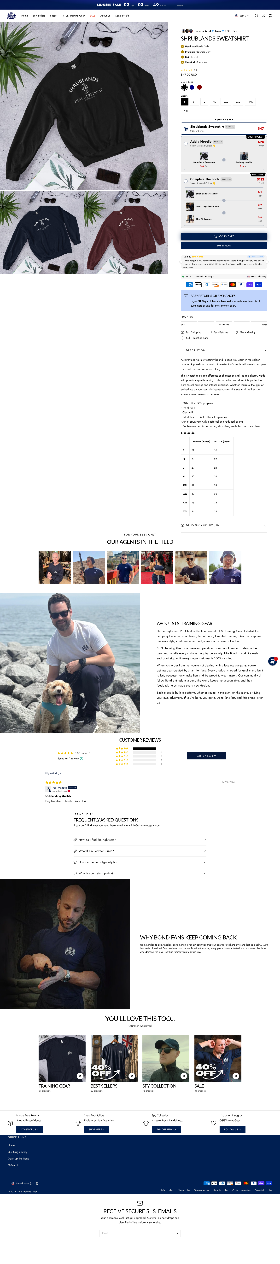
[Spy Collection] (165, 1058)
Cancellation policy (263, 1190)
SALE (199, 1086)
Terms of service (201, 1190)
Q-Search (13, 1165)
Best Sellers (104, 1086)
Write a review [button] (206, 756)
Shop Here (95, 1129)
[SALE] (217, 1058)
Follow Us (231, 1129)
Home (11, 1145)
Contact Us (28, 1129)
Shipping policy (221, 1190)
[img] (53, 782)
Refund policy (167, 1190)
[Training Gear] (62, 1058)
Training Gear (54, 1086)
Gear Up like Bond (18, 1158)
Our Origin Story (17, 1152)
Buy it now (224, 245)
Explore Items (165, 1129)
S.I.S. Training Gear (27, 1191)
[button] (256, 16)
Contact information (241, 1190)
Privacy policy (183, 1190)
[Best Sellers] (114, 1058)
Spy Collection (159, 1086)
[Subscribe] (176, 1233)
